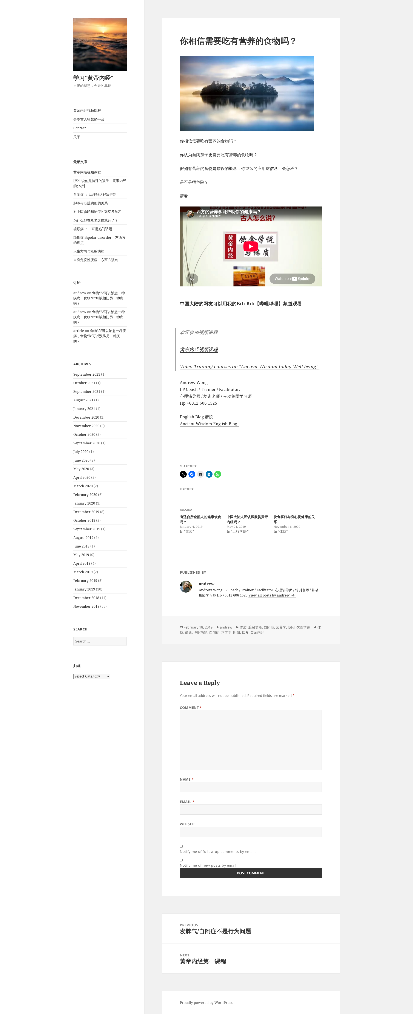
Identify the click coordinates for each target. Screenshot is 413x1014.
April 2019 (81, 563)
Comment (191, 707)
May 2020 (81, 468)
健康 (188, 632)
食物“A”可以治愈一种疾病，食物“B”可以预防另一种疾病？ (99, 298)
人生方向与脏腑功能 (88, 251)
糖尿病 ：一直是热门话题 (92, 228)
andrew (79, 293)
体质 (243, 627)
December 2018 (86, 597)
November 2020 (86, 426)
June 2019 (81, 546)
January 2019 (84, 589)
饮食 (245, 632)
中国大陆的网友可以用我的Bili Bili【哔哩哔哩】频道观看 (241, 303)
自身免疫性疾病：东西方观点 (95, 259)
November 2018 (86, 606)
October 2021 (84, 383)
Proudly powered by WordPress (206, 1002)
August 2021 (83, 400)
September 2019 (86, 529)
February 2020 (85, 494)
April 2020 (81, 477)
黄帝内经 (257, 632)
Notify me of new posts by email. (208, 865)
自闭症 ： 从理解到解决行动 (94, 194)
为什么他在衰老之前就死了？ (95, 220)
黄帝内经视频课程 (87, 110)
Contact (79, 128)
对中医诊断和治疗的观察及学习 (97, 211)
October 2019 (84, 520)
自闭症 (269, 627)
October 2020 (84, 434)
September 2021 (86, 391)
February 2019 (85, 580)
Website (187, 824)
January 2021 (84, 408)
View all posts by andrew (269, 595)
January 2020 (84, 503)
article (78, 330)
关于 (76, 137)
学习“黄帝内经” (93, 78)
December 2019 (86, 511)
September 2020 (86, 443)
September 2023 (86, 374)
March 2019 (83, 572)
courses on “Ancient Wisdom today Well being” (249, 366)
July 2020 (80, 451)
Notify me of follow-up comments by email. (218, 851)
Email (187, 801)
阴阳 (291, 627)
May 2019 (81, 554)
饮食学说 (303, 627)
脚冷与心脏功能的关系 (90, 203)
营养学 (281, 627)
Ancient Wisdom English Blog (209, 424)
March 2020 (83, 486)
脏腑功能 (255, 627)
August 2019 (83, 537)
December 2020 (86, 417)
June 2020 (81, 460)
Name (187, 779)
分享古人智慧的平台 (88, 119)
